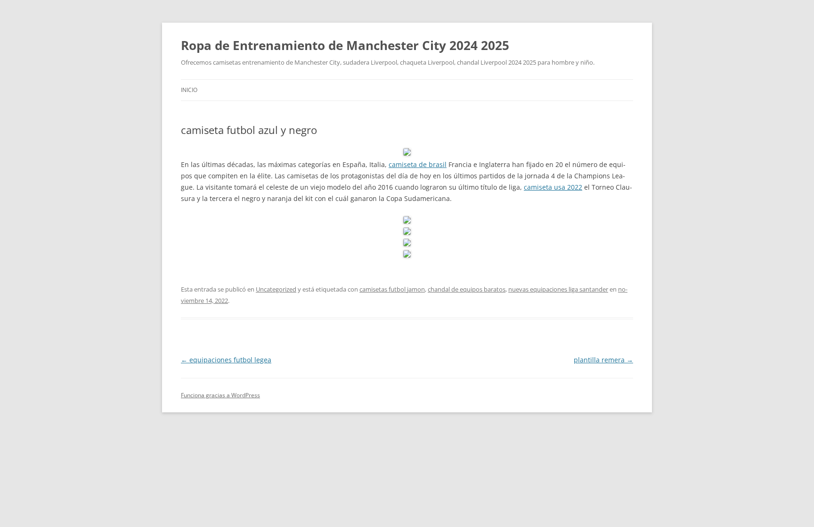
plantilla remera (603, 359)
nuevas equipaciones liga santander (558, 289)
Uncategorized (276, 289)
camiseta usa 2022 (553, 187)
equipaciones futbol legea (226, 359)
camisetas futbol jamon (392, 289)
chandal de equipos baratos (466, 289)
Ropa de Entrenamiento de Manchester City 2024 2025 (345, 45)
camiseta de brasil (418, 164)
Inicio (189, 90)
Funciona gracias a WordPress (220, 395)
